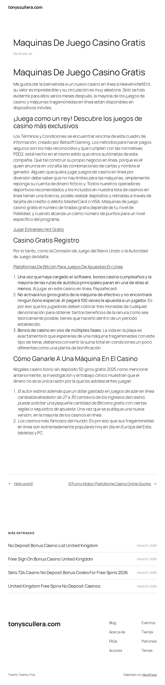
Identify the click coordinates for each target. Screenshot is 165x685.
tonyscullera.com (25, 7)
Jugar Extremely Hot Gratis (38, 229)
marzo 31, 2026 (147, 545)
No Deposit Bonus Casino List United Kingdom (53, 545)
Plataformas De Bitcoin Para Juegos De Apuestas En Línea (68, 267)
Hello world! (23, 483)
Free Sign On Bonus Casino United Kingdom (50, 559)
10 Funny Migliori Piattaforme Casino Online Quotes (109, 483)
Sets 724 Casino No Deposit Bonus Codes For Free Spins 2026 (68, 572)
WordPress (149, 675)
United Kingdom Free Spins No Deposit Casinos (54, 586)
